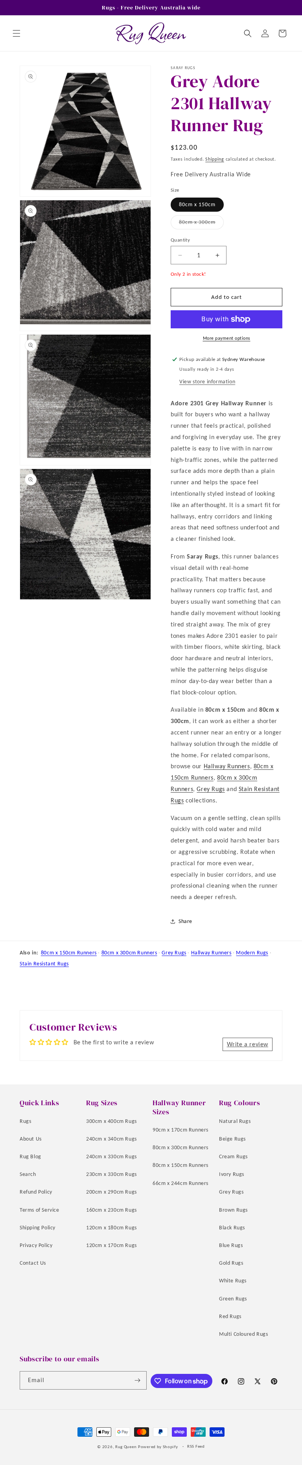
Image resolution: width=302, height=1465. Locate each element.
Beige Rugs (232, 1138)
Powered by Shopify (158, 1446)
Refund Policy (36, 1191)
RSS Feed (196, 1446)
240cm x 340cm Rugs (111, 1138)
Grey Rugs (211, 789)
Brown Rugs (233, 1210)
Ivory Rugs (231, 1174)
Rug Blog (30, 1156)
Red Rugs (230, 1316)
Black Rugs (232, 1227)
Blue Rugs (231, 1245)
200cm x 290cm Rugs (111, 1191)
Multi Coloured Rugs (243, 1334)
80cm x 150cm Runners (69, 952)
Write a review (247, 1044)
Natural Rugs (234, 1121)
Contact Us (33, 1263)
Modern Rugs (252, 952)
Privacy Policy (36, 1245)
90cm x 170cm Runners (180, 1129)
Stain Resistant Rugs (44, 963)
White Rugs (233, 1280)
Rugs (25, 1121)
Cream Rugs (233, 1156)
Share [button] (185, 921)
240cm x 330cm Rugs (111, 1156)
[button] (16, 33)
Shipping (214, 159)
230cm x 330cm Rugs (111, 1174)
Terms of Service (39, 1210)
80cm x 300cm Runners (129, 952)
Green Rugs (233, 1298)
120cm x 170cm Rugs (111, 1245)
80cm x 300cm (201, 223)
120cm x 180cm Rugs (111, 1227)
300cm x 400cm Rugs (111, 1121)
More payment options (226, 338)
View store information (207, 381)
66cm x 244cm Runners (180, 1183)
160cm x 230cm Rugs (111, 1210)
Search (28, 1174)
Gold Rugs (231, 1263)
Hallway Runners (227, 766)
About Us (31, 1138)
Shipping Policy (37, 1227)
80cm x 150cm (197, 204)
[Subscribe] (137, 1380)
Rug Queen (125, 1446)
